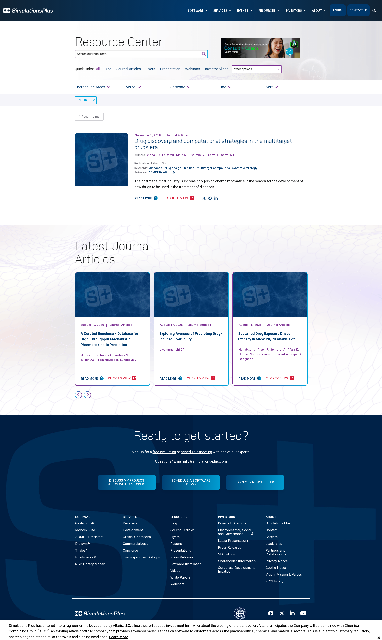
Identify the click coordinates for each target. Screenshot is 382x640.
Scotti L (84, 100)
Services (220, 10)
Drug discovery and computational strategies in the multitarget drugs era (213, 143)
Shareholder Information (237, 561)
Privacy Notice (277, 561)
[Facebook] (210, 198)
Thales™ (81, 550)
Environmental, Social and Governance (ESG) (235, 532)
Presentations (180, 550)
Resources (267, 10)
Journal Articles (128, 69)
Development (133, 530)
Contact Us (358, 10)
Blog (108, 69)
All (98, 69)
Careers (272, 537)
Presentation (170, 69)
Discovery (130, 523)
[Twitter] (204, 198)
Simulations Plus (278, 523)
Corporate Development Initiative (236, 569)
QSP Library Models (90, 564)
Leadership (274, 544)
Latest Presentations (233, 541)
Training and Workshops (141, 557)
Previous (78, 394)
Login (338, 10)
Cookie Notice (276, 568)
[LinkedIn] (216, 198)
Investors (294, 10)
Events (242, 10)
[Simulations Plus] (28, 10)
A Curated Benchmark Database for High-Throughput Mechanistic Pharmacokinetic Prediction (109, 339)
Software (195, 10)
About (317, 10)
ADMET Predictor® (89, 537)
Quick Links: (84, 69)
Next (87, 394)
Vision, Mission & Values (284, 574)
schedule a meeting (196, 452)
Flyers (150, 69)
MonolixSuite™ (86, 530)
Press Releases (181, 557)
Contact (271, 530)
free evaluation (164, 452)
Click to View (177, 198)
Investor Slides (217, 69)
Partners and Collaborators (276, 552)
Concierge (130, 550)
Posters (176, 544)
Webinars (192, 69)
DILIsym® (82, 544)
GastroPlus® (84, 523)
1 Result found (89, 116)
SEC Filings (226, 554)
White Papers (180, 577)
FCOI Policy (274, 581)
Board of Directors (232, 523)
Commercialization (136, 544)
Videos (175, 571)
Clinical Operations (137, 537)
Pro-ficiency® (85, 557)
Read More (143, 198)
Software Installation (185, 564)
